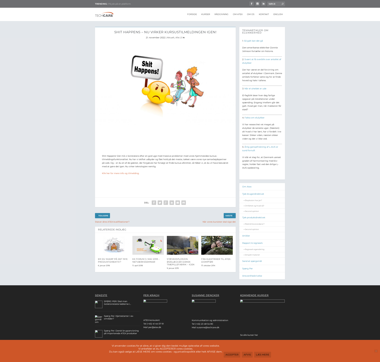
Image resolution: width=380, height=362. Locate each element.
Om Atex (246, 186)
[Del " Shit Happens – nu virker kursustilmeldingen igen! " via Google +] (166, 203)
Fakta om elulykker (255, 117)
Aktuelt (170, 37)
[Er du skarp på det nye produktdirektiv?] (113, 245)
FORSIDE (192, 14)
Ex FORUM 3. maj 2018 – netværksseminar (146, 260)
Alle (177, 37)
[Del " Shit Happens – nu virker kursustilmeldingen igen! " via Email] (178, 203)
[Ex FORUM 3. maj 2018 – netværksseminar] (148, 245)
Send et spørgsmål (252, 261)
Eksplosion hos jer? (253, 200)
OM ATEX (238, 14)
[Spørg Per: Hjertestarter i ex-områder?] (98, 319)
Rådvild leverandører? (255, 224)
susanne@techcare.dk (208, 327)
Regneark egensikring (254, 249)
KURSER (205, 14)
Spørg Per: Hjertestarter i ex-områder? (119, 317)
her (256, 335)
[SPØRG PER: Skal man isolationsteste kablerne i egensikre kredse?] (98, 304)
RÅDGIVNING (221, 14)
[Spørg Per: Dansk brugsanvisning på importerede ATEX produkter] (98, 334)
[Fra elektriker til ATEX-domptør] (217, 245)
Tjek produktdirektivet (253, 217)
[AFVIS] (376, 351)
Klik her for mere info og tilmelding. (120, 173)
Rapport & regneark (252, 243)
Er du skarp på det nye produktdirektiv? (113, 260)
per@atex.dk (154, 327)
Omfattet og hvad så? (254, 206)
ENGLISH (278, 14)
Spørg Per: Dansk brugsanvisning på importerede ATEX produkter (121, 332)
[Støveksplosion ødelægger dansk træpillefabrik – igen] (182, 245)
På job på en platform (119, 4)
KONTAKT (264, 14)
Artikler (246, 235)
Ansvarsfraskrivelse (252, 275)
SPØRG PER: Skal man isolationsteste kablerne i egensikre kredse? (117, 302)
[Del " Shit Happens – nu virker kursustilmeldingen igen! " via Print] (184, 203)
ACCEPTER (232, 354)
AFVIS (247, 354)
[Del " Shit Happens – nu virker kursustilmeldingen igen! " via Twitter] (160, 203)
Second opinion (252, 211)
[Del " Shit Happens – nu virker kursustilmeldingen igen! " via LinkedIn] (172, 203)
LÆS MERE (262, 354)
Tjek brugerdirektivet (253, 194)
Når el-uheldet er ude (255, 88)
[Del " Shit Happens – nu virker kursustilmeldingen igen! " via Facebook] (154, 203)
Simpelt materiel (252, 255)
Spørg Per (247, 268)
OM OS (250, 14)
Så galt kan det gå (253, 40)
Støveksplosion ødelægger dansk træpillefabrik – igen (180, 262)
